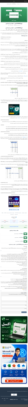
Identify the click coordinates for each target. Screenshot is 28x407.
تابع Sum (19, 117)
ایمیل (26, 305)
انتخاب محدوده (16, 214)
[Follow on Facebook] (17, 399)
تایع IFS (25, 76)
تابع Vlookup (24, 137)
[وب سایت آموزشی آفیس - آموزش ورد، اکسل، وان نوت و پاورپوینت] (14, 1)
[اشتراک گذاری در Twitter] (15, 209)
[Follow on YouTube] (11, 399)
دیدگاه (26, 295)
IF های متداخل (21, 71)
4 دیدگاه (9, 25)
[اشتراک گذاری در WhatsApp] (18, 209)
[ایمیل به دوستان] (13, 209)
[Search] (25, 1)
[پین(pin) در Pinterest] (11, 209)
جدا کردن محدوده (12, 214)
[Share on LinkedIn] (9, 209)
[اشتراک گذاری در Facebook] (16, 209)
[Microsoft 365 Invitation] (14, 109)
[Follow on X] (15, 399)
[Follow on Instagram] (16, 399)
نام (26, 301)
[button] (26, 1)
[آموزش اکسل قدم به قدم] (14, 329)
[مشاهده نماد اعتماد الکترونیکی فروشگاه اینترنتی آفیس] (14, 394)
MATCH (2, 227)
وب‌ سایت (25, 308)
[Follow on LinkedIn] (12, 399)
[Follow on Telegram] (10, 399)
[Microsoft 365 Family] (14, 201)
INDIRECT (25, 227)
